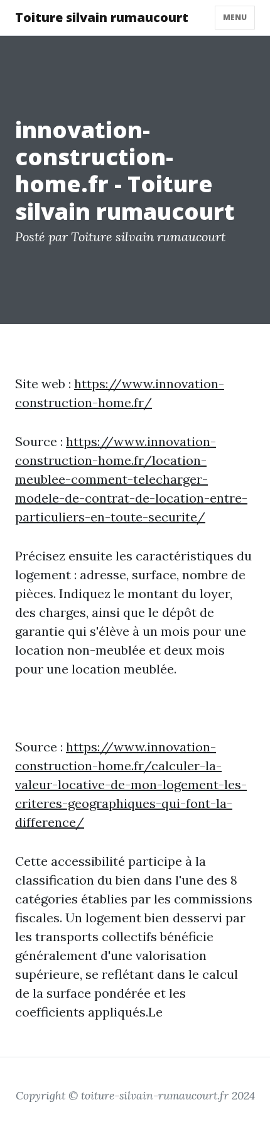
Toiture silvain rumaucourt (101, 17)
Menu (235, 17)
